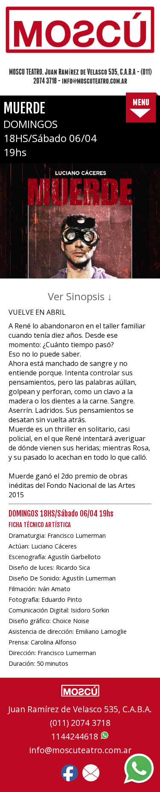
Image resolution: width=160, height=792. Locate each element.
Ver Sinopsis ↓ (80, 296)
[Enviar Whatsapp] (139, 769)
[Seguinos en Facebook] (69, 772)
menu (141, 102)
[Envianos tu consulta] (90, 772)
